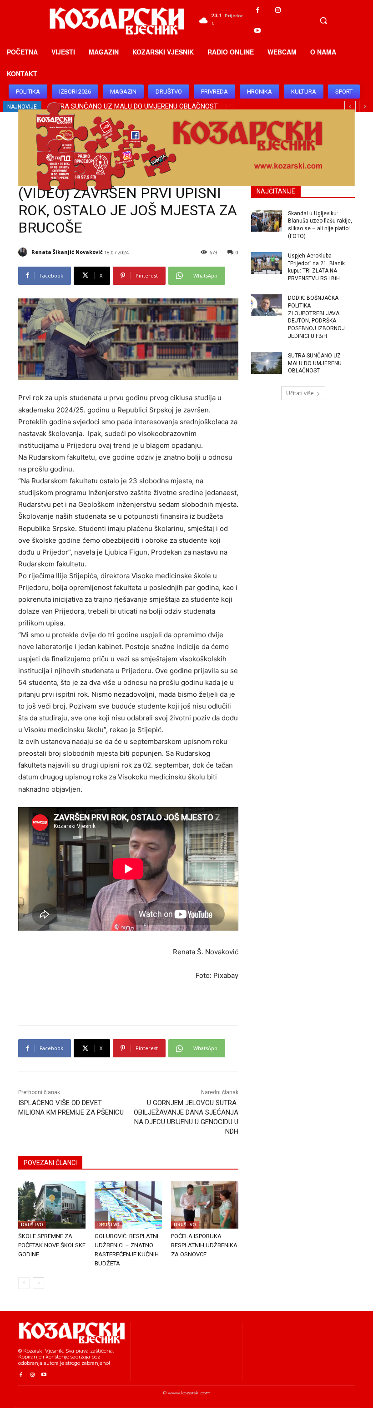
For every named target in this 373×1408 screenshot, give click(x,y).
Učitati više (300, 393)
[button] (323, 20)
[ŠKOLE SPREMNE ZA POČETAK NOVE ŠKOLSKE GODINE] (52, 1205)
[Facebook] (258, 10)
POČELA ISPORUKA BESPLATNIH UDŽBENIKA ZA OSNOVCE (204, 1245)
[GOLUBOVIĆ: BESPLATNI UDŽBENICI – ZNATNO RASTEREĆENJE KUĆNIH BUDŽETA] (128, 1205)
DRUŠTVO (32, 1224)
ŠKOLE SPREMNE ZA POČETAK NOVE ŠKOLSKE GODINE (52, 1245)
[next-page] (38, 1283)
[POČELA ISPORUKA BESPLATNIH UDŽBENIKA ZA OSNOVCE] (204, 1205)
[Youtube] (258, 31)
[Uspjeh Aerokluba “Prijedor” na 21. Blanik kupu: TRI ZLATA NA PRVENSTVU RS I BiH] (266, 263)
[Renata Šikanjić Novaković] (24, 252)
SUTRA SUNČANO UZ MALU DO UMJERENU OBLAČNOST (315, 363)
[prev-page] (24, 1283)
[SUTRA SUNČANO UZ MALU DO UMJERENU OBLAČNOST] (266, 363)
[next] (364, 106)
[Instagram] (278, 10)
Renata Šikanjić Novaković (67, 251)
